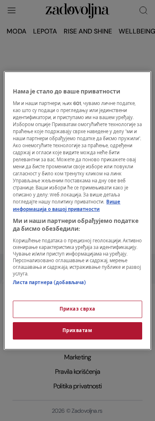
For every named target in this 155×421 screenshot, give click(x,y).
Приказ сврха (77, 309)
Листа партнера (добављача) (49, 283)
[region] (77, 210)
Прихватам (77, 331)
